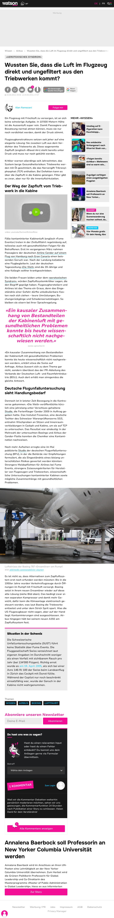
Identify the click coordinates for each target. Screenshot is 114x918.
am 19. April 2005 (30, 666)
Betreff (11, 763)
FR (103, 3)
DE (96, 3)
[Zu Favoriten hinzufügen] (38, 90)
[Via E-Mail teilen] (22, 90)
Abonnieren (55, 721)
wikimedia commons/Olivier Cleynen (26, 569)
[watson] (10, 3)
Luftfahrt (51, 703)
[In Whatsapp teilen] (15, 90)
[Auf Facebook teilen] (8, 90)
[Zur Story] (57, 867)
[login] (4, 913)
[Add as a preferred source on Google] (53, 90)
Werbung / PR (38, 907)
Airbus (19, 51)
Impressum (66, 907)
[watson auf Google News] (71, 90)
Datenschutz (94, 907)
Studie (8, 411)
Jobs (52, 907)
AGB (80, 907)
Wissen (8, 51)
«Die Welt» (28, 267)
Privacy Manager (57, 911)
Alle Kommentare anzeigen (36, 828)
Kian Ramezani (23, 107)
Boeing (36, 703)
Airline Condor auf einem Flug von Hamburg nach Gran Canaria (35, 254)
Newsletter (18, 907)
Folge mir (58, 107)
